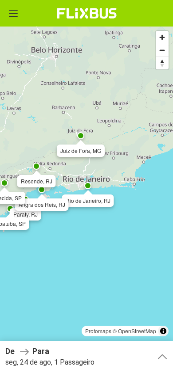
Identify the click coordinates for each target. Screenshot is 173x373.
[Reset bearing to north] (162, 63)
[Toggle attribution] (163, 331)
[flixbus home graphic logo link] (86, 13)
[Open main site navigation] (13, 13)
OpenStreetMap (137, 331)
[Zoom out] (162, 50)
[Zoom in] (162, 37)
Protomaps (98, 331)
